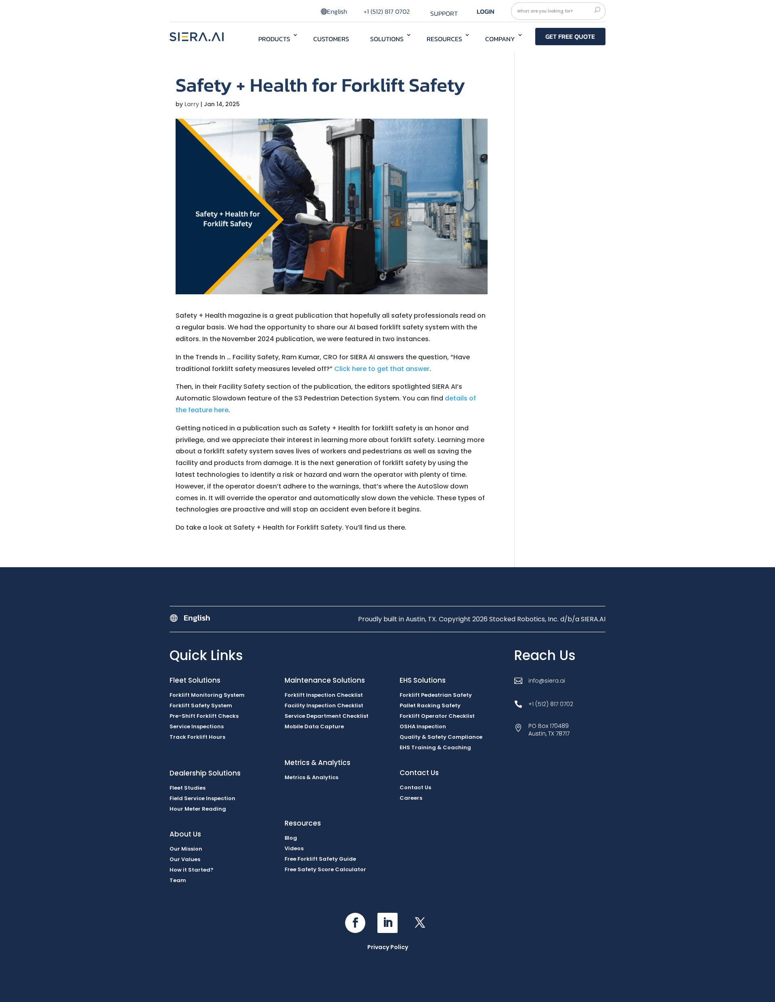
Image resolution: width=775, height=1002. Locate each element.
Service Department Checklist (327, 716)
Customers (331, 39)
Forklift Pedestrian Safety (436, 695)
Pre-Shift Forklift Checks (204, 716)
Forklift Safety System (201, 705)
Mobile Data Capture (314, 726)
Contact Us (415, 787)
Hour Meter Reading (198, 809)
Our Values (185, 859)
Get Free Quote (570, 36)
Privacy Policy (387, 947)
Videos (294, 848)
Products (274, 39)
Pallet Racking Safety (430, 705)
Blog (291, 838)
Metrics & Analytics (311, 777)
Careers (411, 798)
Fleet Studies (187, 788)
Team (178, 880)
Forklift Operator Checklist (437, 716)
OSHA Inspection (423, 726)
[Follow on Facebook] (355, 923)
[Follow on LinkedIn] (387, 923)
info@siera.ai (546, 681)
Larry (191, 104)
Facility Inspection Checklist (324, 705)
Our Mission (186, 849)
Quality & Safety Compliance (441, 737)
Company (500, 39)
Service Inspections (197, 726)
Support (444, 13)
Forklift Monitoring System (207, 695)
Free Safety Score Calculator (325, 869)
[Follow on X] (420, 923)
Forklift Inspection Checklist (324, 695)
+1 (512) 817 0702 (387, 11)
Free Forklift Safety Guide (320, 859)
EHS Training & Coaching (435, 747)
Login (485, 11)
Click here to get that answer (381, 368)
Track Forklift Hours (197, 737)
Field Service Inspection (202, 798)
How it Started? (192, 870)
